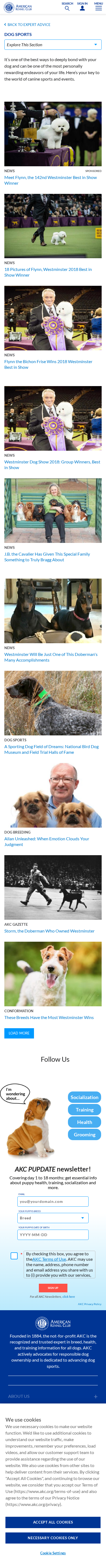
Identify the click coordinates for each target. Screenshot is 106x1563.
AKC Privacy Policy (89, 1304)
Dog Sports (15, 740)
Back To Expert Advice (29, 24)
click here (69, 1297)
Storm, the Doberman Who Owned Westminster (49, 930)
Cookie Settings (53, 1553)
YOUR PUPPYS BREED (29, 1211)
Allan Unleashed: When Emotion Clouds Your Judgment (46, 841)
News (9, 171)
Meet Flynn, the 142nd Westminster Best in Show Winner (50, 180)
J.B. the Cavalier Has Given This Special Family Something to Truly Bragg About (47, 556)
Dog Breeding (17, 832)
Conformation (18, 1011)
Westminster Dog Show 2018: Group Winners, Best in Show (52, 464)
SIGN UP (53, 1287)
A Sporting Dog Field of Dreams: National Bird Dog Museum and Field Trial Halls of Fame (51, 749)
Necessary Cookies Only (53, 1538)
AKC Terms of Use (49, 1259)
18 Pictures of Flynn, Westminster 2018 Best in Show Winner (48, 272)
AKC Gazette (16, 924)
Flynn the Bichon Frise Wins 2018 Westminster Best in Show (48, 364)
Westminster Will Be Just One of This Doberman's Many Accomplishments (51, 657)
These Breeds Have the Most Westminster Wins (49, 1017)
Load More (19, 1033)
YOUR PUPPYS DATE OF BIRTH (33, 1227)
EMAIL (21, 1194)
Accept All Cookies (53, 1522)
